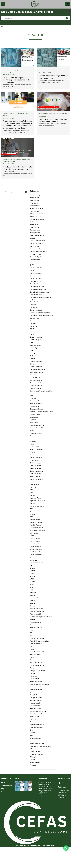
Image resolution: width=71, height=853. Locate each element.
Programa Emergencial (37, 665)
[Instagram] (63, 782)
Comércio (33, 270)
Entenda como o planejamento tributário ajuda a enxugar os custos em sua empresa (17, 80)
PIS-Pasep (33, 633)
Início (2, 26)
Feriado (32, 436)
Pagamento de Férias (36, 608)
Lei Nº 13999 (34, 533)
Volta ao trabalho (35, 762)
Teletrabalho (33, 749)
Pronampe (33, 668)
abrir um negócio (35, 205)
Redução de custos (36, 695)
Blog (2, 789)
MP (31, 565)
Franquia (32, 452)
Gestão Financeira (35, 476)
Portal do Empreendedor (37, 652)
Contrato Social (34, 318)
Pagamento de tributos (9, 161)
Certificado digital (35, 257)
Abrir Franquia (34, 200)
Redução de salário (36, 697)
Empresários (34, 417)
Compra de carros (35, 278)
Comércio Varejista (36, 273)
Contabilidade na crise (9, 70)
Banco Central (34, 227)
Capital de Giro (34, 246)
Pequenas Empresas (36, 625)
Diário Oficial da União (37, 377)
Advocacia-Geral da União (38, 214)
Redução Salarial (35, 700)
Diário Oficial (34, 375)
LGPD (32, 536)
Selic (31, 730)
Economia (33, 398)
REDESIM (33, 692)
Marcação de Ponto (36, 544)
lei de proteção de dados (37, 530)
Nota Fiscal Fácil (35, 598)
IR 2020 (32, 514)
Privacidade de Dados (37, 662)
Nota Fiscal (33, 595)
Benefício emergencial (37, 235)
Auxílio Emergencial (36, 222)
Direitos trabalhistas (36, 383)
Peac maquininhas (35, 622)
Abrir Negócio (34, 203)
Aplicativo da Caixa (36, 216)
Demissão (33, 364)
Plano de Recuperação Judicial (39, 641)
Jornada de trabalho (36, 522)
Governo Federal (35, 484)
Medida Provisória (35, 546)
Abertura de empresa (36, 195)
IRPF (31, 517)
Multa (31, 589)
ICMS (31, 492)
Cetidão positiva (35, 259)
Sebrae (32, 722)
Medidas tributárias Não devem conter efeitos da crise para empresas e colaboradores (17, 169)
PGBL (32, 630)
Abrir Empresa (34, 197)
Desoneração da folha (36, 372)
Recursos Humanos (36, 689)
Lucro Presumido (35, 541)
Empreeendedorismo (36, 401)
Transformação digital (36, 754)
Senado (32, 732)
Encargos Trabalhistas (37, 425)
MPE (31, 587)
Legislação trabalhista (36, 527)
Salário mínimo (34, 716)
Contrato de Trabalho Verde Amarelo (41, 313)
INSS (31, 509)
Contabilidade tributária (37, 302)
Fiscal (32, 444)
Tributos (32, 759)
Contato (3, 792)
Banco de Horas (35, 230)
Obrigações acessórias (37, 606)
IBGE (31, 490)
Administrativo (34, 211)
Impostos (18, 70)
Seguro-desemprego (36, 727)
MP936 (32, 584)
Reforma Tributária (35, 703)
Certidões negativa (35, 254)
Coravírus (33, 323)
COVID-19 (33, 329)
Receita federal (34, 678)
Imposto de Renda (35, 498)
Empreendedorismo (36, 403)
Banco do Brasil (35, 232)
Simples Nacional (62, 113)
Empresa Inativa (35, 414)
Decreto (32, 358)
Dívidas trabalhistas (36, 385)
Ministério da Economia (37, 563)
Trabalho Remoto (35, 751)
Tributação (33, 757)
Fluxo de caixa (34, 447)
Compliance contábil (36, 276)
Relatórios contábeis (36, 708)
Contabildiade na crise (45, 113)
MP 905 (32, 568)
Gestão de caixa (35, 460)
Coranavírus (33, 321)
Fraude (32, 455)
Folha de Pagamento (36, 449)
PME (31, 646)
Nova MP (33, 603)
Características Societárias (38, 249)
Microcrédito (33, 560)
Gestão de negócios (36, 468)
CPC (31, 331)
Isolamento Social (35, 519)
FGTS (32, 438)
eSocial (32, 430)
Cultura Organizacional (37, 348)
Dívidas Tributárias (35, 388)
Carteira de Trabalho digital (38, 251)
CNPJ (32, 265)
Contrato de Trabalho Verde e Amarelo (41, 315)
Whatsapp (33, 765)
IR (30, 511)
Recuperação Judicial (36, 687)
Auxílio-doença (34, 224)
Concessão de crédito (36, 281)
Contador (33, 304)
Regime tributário (13, 72)
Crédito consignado (36, 337)
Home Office (33, 487)
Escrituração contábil (36, 428)
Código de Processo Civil (38, 268)
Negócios (33, 592)
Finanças (33, 441)
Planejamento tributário (37, 638)
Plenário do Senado (36, 643)
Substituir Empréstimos (37, 743)
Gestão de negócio (35, 465)
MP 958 (32, 581)
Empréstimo (26, 113)
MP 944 (32, 579)
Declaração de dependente (38, 356)
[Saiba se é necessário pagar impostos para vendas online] (53, 57)
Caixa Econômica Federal (38, 241)
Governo (32, 482)
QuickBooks (33, 673)
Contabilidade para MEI (37, 294)
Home (3, 782)
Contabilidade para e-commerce (40, 292)
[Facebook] (59, 782)
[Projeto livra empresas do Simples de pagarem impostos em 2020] (53, 101)
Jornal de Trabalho (35, 525)
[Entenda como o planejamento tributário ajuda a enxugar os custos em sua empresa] (17, 57)
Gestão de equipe (35, 463)
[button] (66, 848)
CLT (31, 262)
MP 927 (32, 571)
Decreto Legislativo (36, 361)
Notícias (32, 600)
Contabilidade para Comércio (39, 289)
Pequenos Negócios (36, 627)
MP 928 (32, 573)
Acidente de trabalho (36, 208)
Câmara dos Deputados (37, 243)
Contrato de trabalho (36, 310)
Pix (31, 635)
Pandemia (33, 619)
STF (31, 741)
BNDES (32, 238)
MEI (31, 557)
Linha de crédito (35, 538)
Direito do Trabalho (36, 380)
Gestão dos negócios (36, 471)
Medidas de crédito (36, 549)
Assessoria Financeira (37, 219)
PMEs (32, 649)
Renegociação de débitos (38, 711)
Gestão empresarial (36, 473)
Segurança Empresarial (37, 724)
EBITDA (32, 395)
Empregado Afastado (36, 409)
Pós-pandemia (34, 660)
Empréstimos (34, 422)
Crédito (32, 334)
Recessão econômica (36, 681)
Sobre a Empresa (6, 785)
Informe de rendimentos (37, 506)
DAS (31, 350)
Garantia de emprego (36, 457)
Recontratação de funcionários (39, 684)
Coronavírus (19, 113)
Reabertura (33, 676)
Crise (31, 342)
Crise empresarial (35, 345)
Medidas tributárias (27, 159)
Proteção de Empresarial (37, 670)
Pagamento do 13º (35, 614)
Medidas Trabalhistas (36, 552)
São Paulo (33, 719)
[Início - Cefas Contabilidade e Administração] (35, 4)
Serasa (32, 735)
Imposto (32, 495)
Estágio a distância (36, 433)
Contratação (33, 307)
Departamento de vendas (37, 369)
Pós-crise (33, 657)
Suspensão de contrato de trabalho (40, 746)
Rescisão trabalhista (36, 714)
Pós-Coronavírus (35, 654)
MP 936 (32, 576)
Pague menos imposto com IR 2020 (41, 617)
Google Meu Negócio (36, 479)
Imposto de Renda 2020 (37, 501)
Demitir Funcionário (36, 367)
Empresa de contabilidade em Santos (41, 411)
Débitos (32, 353)
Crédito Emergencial (36, 339)
